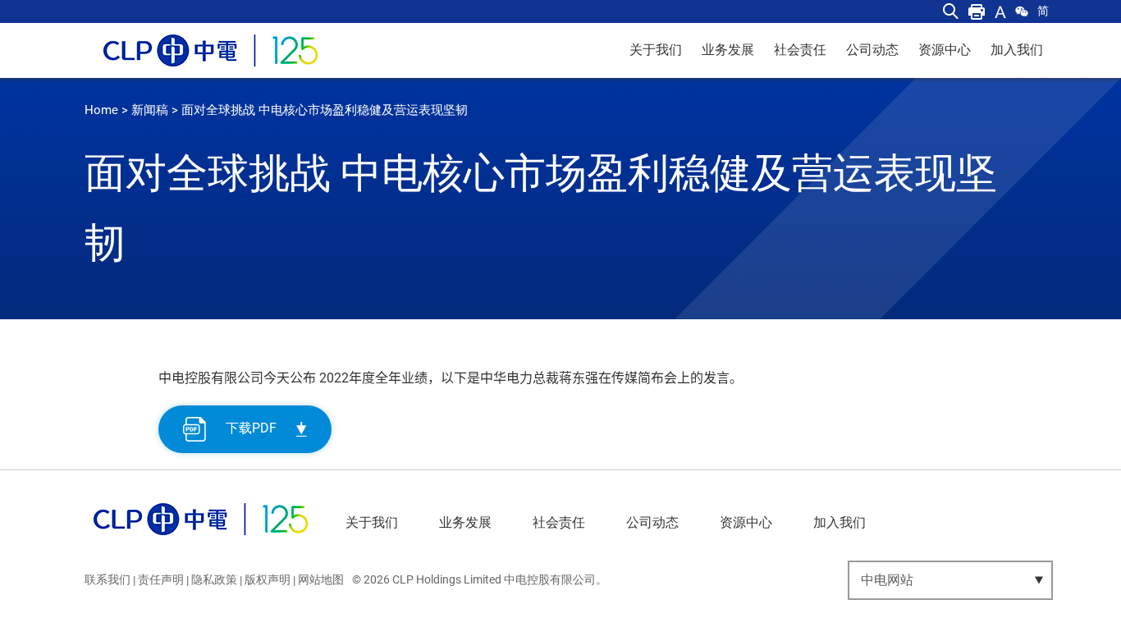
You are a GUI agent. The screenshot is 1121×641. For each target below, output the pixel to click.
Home (101, 110)
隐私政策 (214, 579)
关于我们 (655, 49)
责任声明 (161, 579)
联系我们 (107, 579)
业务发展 (728, 49)
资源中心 (944, 49)
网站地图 (321, 579)
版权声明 (268, 579)
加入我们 (1017, 49)
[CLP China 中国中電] (201, 539)
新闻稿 (149, 110)
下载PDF (251, 428)
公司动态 (872, 49)
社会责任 (800, 49)
